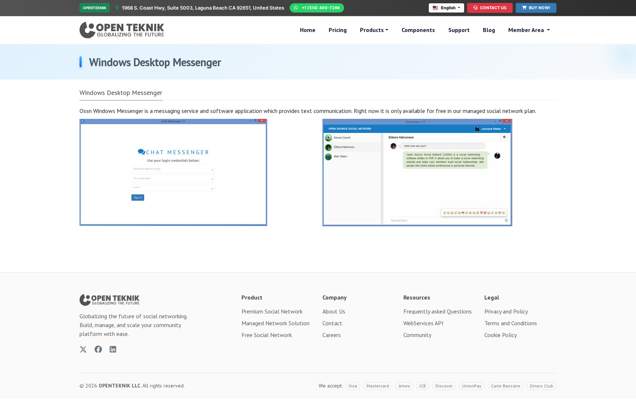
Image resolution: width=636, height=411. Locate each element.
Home (307, 29)
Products (372, 29)
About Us (333, 311)
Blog (489, 29)
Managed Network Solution (275, 323)
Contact (332, 323)
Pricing (338, 29)
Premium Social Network (272, 311)
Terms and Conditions (510, 323)
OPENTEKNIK (94, 8)
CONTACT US (492, 7)
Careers (331, 335)
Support (459, 29)
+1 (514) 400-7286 (321, 7)
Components (418, 29)
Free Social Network (266, 335)
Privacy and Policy (506, 311)
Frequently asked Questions (437, 311)
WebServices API (423, 323)
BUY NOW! (539, 7)
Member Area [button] (526, 29)
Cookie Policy (500, 335)
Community (417, 335)
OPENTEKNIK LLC (119, 385)
